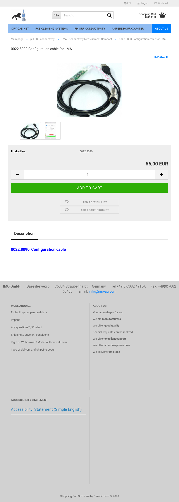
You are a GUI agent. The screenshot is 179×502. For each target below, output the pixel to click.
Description (24, 233)
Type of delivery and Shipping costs (33, 349)
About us (161, 28)
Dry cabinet (20, 28)
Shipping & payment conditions (30, 334)
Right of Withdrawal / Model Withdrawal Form (39, 342)
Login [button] (144, 3)
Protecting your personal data (29, 312)
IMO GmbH (161, 57)
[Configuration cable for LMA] (89, 88)
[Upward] (167, 495)
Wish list (162, 3)
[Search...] (109, 15)
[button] (127, 3)
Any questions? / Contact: (26, 327)
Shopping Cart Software (75, 496)
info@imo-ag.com (102, 291)
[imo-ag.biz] (28, 15)
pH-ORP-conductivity (89, 28)
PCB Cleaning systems (51, 28)
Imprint (15, 319)
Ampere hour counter (128, 28)
